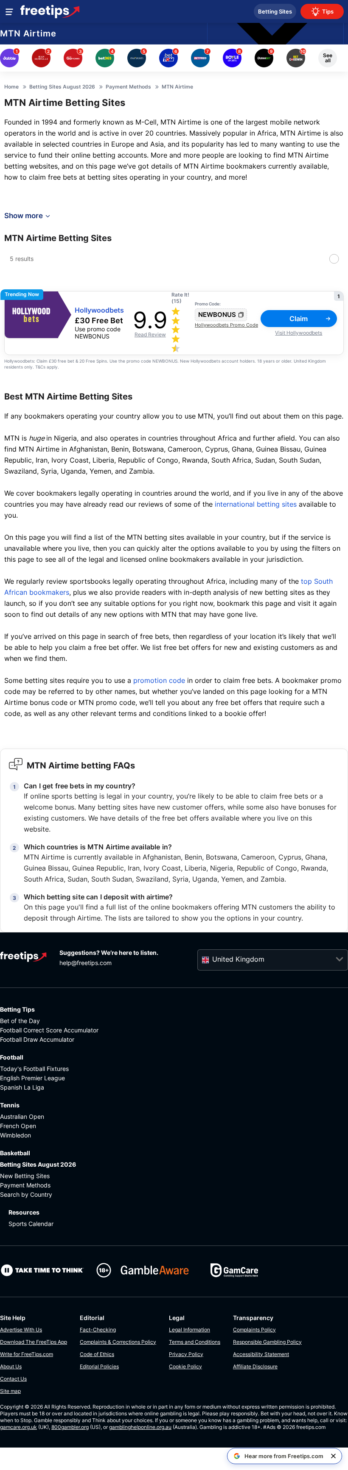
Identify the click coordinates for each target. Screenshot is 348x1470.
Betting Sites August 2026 (38, 1164)
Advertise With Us (21, 1329)
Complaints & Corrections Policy (118, 1342)
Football (11, 1057)
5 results (22, 258)
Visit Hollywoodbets (298, 333)
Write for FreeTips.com (26, 1354)
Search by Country (26, 1194)
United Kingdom (238, 959)
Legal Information (189, 1329)
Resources (23, 1212)
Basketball (15, 1153)
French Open (18, 1125)
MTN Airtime (28, 33)
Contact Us (13, 1379)
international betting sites (256, 504)
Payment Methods (25, 1185)
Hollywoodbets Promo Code (226, 325)
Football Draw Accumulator (37, 1039)
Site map (10, 1391)
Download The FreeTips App (33, 1342)
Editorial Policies (99, 1366)
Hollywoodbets (99, 310)
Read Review (150, 334)
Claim (298, 318)
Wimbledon (15, 1135)
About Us (11, 1366)
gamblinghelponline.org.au (140, 1427)
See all (327, 58)
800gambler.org (70, 1427)
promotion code (159, 680)
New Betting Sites (25, 1175)
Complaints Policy (254, 1329)
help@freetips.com (85, 962)
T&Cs (40, 366)
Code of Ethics (97, 1354)
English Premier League (32, 1078)
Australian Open (22, 1116)
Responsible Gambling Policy (267, 1342)
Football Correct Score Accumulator (49, 1030)
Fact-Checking (98, 1329)
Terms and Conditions (194, 1342)
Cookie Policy (185, 1366)
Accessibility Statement (261, 1354)
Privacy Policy (186, 1354)
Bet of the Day (20, 1020)
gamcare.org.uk (18, 1427)
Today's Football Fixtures (34, 1068)
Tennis (10, 1105)
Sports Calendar (30, 1223)
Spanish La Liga (22, 1087)
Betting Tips (17, 1009)
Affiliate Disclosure (255, 1366)
